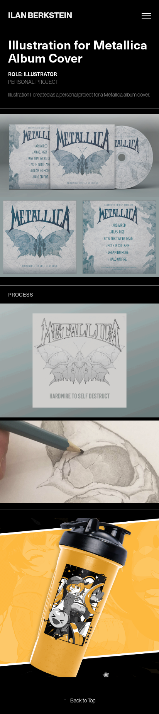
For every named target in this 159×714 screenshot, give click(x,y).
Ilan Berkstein (40, 15)
